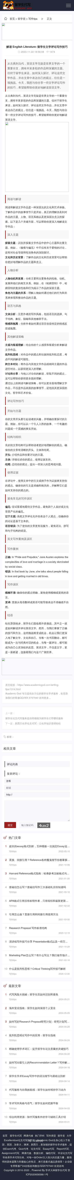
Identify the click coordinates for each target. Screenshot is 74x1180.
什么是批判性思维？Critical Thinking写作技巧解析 (37, 968)
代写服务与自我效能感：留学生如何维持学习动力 (37, 1089)
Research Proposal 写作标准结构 (28, 928)
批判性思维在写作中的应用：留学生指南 (32, 1035)
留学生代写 (16, 1135)
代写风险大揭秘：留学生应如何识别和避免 (33, 994)
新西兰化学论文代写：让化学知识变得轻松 (38, 723)
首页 (12, 18)
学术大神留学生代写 (56, 1170)
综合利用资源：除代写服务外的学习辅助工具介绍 (37, 1117)
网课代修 (28, 1135)
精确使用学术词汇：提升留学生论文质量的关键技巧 (38, 1048)
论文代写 (23, 1140)
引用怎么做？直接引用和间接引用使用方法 (33, 914)
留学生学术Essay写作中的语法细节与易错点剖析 (37, 1076)
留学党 (21, 18)
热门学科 (40, 1135)
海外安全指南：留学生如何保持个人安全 (32, 1008)
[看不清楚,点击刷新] (43, 825)
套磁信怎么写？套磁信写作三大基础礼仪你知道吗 (37, 887)
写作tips (33, 18)
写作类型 (51, 1135)
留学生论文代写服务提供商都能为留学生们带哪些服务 (34, 718)
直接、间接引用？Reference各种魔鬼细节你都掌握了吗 (40, 860)
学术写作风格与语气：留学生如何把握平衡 (33, 1103)
